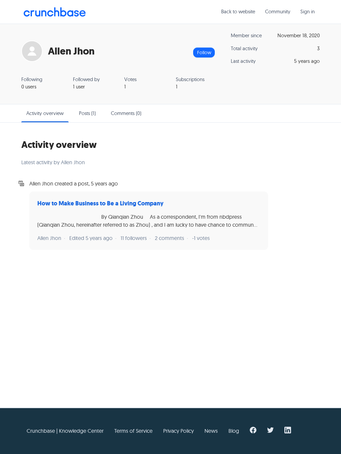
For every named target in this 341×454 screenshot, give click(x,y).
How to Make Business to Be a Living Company (100, 203)
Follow (204, 53)
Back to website (238, 11)
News (211, 430)
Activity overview (45, 113)
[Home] (54, 12)
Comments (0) (126, 113)
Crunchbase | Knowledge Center (65, 430)
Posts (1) (87, 113)
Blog (233, 430)
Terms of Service (133, 430)
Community (277, 11)
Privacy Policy (178, 430)
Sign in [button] (307, 11)
